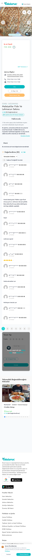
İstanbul (4, 103)
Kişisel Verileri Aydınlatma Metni (12, 532)
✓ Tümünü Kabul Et (23, 554)
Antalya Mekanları (7, 505)
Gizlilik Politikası (7, 520)
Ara (14, 87)
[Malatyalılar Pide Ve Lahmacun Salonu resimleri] (16, 21)
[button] (29, 22)
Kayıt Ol (19, 353)
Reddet (8, 554)
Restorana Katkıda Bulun (15, 34)
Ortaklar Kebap (9, 407)
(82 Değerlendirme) (11, 112)
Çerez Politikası (7, 517)
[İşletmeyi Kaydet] (24, 12)
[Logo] (8, 459)
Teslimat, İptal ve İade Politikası (12, 523)
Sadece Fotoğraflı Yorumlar (14, 160)
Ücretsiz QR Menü (7, 508)
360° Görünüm (22, 67)
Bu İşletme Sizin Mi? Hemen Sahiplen (13, 114)
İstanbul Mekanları (8, 499)
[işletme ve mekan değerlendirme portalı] (2, 3)
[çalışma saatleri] (14, 47)
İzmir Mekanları (7, 496)
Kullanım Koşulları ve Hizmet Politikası (14, 526)
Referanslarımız (7, 535)
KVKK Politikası (6, 529)
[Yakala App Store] (16, 480)
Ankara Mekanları (7, 502)
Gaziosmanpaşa (13, 103)
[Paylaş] (29, 12)
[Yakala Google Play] (8, 487)
